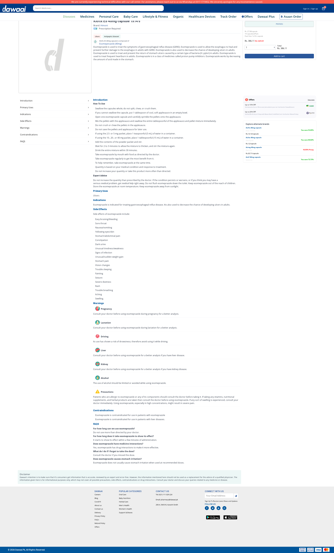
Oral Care (122, 494)
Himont (104, 25)
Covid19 (98, 502)
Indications (25, 114)
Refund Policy (100, 523)
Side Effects (25, 121)
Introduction (26, 100)
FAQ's (97, 520)
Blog (96, 498)
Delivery (98, 512)
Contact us (99, 509)
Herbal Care (123, 502)
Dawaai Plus (266, 16)
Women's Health (125, 509)
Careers (97, 494)
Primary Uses (26, 107)
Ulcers (97, 36)
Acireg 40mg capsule (254, 147)
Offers (97, 527)
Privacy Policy (100, 516)
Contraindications (29, 134)
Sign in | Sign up (310, 8)
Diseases (69, 16)
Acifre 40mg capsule (253, 128)
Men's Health (124, 505)
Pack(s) (279, 24)
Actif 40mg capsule (253, 157)
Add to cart (279, 56)
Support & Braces (125, 512)
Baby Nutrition (124, 498)
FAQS (22, 141)
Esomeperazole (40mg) (110, 43)
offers (248, 16)
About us (98, 505)
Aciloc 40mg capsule (253, 137)
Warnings (24, 127)
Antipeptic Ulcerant (111, 36)
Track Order (228, 16)
